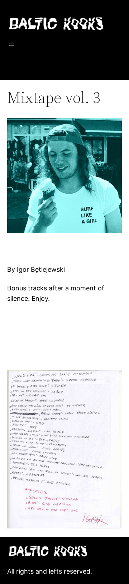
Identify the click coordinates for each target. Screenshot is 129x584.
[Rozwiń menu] (11, 44)
